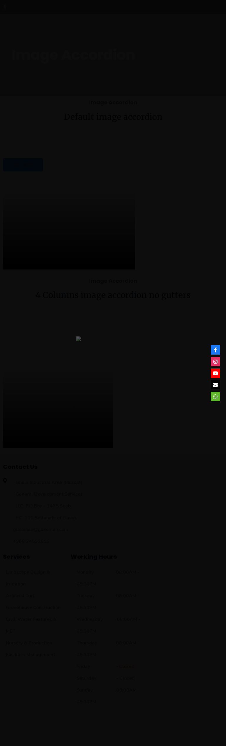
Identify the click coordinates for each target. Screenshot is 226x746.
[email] (215, 384)
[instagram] (215, 361)
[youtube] (215, 373)
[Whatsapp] (215, 396)
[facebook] (215, 350)
